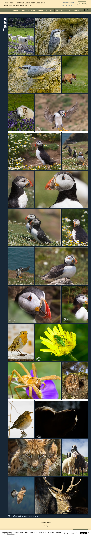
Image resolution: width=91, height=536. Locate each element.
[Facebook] (84, 10)
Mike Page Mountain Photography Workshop (25, 3)
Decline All (74, 533)
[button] (76, 10)
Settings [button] (66, 533)
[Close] (89, 533)
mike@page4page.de (68, 2)
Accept (83, 533)
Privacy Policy (10, 534)
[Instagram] (87, 10)
